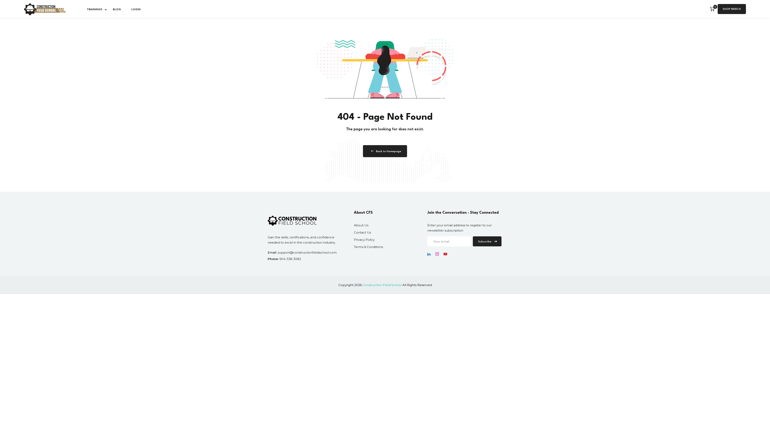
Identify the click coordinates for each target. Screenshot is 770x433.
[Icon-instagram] (437, 254)
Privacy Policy (364, 240)
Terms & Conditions (368, 247)
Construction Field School (382, 285)
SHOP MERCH (732, 9)
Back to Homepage (388, 151)
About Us (361, 225)
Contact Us (362, 232)
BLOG (117, 9)
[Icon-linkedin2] (429, 254)
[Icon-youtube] (445, 254)
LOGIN (136, 9)
